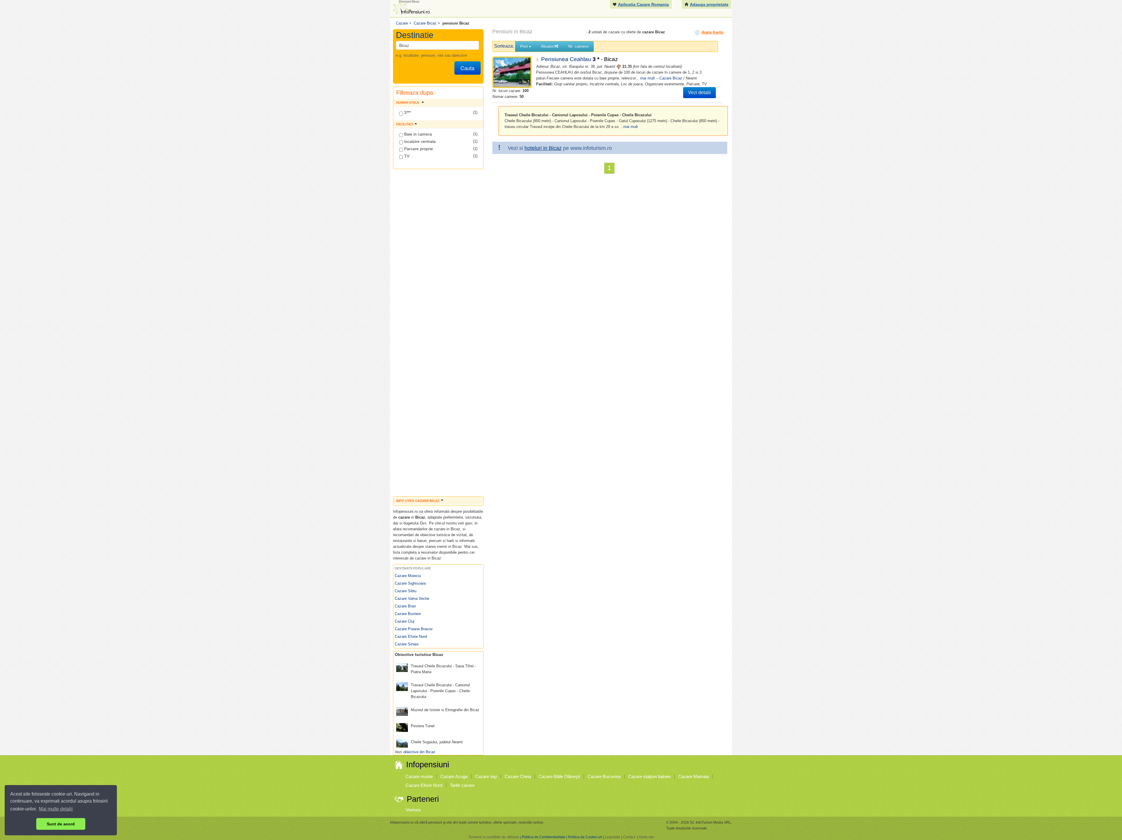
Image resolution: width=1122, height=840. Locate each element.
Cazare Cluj (404, 621)
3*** (407, 112)
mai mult (647, 78)
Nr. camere (578, 46)
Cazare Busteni (408, 614)
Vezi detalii (699, 92)
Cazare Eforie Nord (411, 636)
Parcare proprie (418, 148)
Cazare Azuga (454, 776)
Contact (629, 837)
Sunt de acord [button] (61, 824)
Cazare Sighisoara (410, 583)
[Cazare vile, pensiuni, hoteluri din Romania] (411, 8)
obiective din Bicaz (419, 752)
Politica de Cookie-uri (585, 837)
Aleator (547, 46)
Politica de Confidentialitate (543, 837)
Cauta (467, 68)
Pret (524, 46)
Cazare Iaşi (486, 776)
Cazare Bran (405, 606)
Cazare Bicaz (670, 78)
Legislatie (612, 837)
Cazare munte (419, 776)
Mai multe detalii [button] (56, 808)
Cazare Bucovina (604, 776)
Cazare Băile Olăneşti (559, 776)
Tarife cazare (462, 785)
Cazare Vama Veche (412, 598)
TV (406, 156)
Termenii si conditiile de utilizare (493, 837)
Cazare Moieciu (408, 576)
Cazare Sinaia (406, 644)
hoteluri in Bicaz (543, 148)
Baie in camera (417, 134)
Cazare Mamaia (693, 776)
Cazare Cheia (518, 776)
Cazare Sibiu (405, 591)
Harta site (646, 837)
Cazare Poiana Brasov (414, 629)
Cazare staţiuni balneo (649, 776)
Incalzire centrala (419, 141)
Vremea (413, 810)
